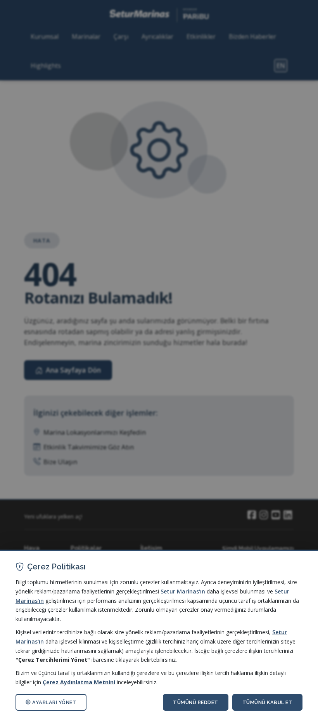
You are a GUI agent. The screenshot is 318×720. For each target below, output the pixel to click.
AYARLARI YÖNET (54, 702)
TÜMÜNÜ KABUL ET (267, 702)
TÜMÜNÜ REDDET (195, 702)
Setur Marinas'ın (183, 591)
